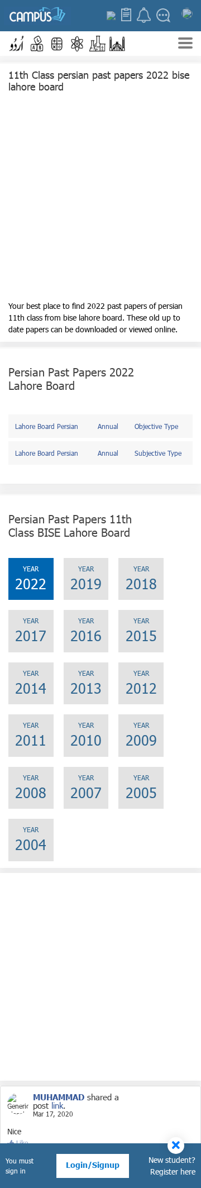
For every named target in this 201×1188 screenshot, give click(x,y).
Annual (108, 426)
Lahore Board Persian (46, 426)
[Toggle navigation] (185, 44)
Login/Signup (92, 1165)
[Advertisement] (100, 199)
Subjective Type (158, 453)
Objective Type (156, 426)
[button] (17, 43)
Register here (172, 1171)
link (57, 1105)
